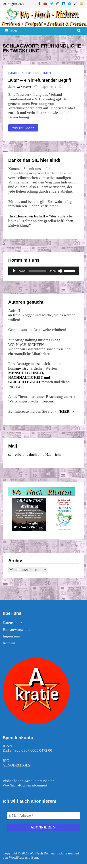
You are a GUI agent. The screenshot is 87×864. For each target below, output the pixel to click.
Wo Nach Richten (42, 853)
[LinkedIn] (64, 4)
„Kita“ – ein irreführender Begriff (39, 80)
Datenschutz (12, 623)
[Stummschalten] (60, 271)
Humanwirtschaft (30, 216)
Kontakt (9, 643)
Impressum (11, 636)
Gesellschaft (38, 73)
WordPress (16, 857)
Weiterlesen (25, 128)
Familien (16, 73)
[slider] (70, 271)
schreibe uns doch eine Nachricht (34, 454)
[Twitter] (52, 4)
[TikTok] (76, 4)
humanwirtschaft (21, 368)
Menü (14, 31)
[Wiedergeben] (14, 271)
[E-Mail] (81, 4)
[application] (43, 271)
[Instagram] (58, 4)
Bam (34, 857)
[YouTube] (45, 4)
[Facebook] (39, 4)
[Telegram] (70, 4)
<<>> (64, 411)
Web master (24, 87)
